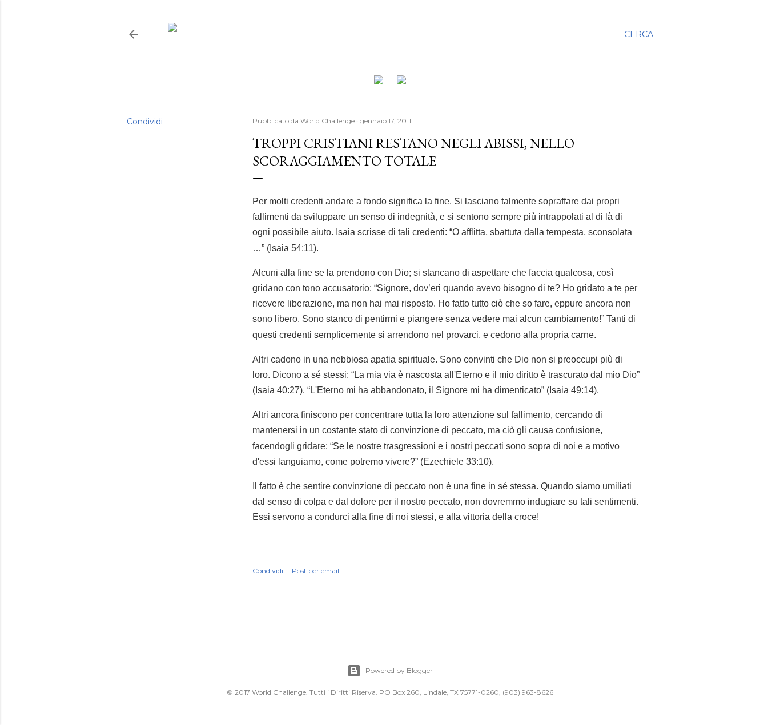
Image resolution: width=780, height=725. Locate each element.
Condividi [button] (145, 121)
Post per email (315, 570)
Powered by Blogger (399, 670)
